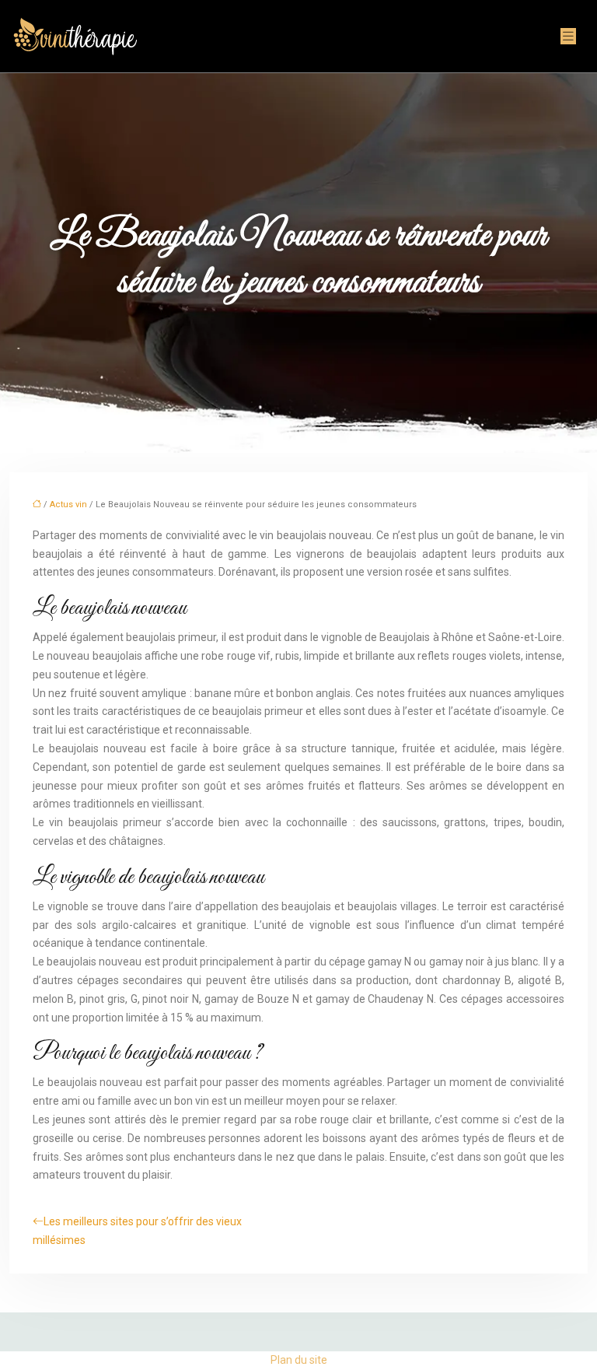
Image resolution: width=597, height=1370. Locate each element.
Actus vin (68, 504)
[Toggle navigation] (568, 36)
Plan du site (299, 1360)
